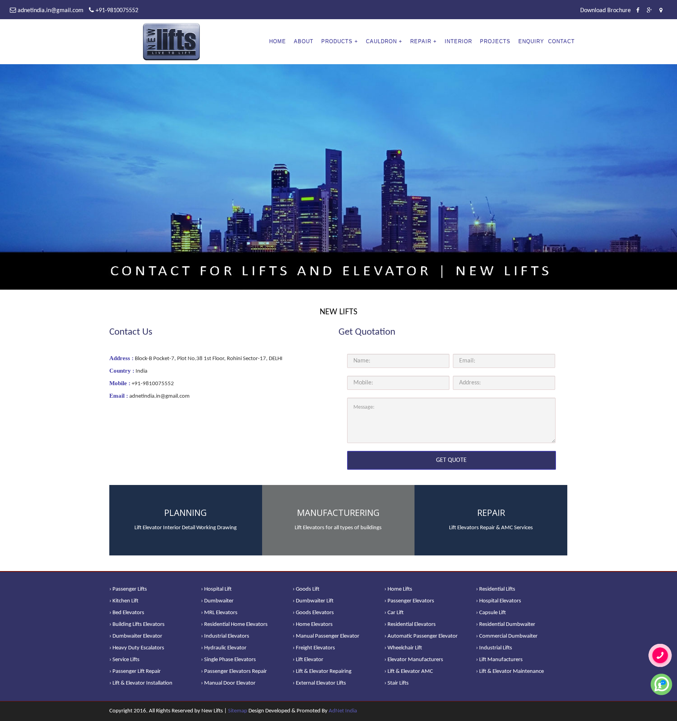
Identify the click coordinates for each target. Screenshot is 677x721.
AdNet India (343, 711)
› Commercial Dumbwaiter (507, 636)
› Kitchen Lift (123, 601)
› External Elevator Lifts (319, 683)
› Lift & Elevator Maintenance (510, 671)
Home (277, 41)
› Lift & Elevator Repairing (322, 671)
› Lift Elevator (308, 660)
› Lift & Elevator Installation (140, 683)
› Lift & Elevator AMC (408, 671)
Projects (495, 41)
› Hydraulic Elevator (223, 648)
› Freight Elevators (314, 648)
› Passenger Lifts (128, 589)
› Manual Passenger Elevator (326, 636)
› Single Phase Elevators (228, 660)
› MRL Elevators (219, 613)
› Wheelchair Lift (403, 648)
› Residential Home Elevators (234, 624)
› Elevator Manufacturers (413, 660)
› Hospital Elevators (498, 601)
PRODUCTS (337, 41)
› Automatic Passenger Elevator (421, 636)
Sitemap (237, 711)
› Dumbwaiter (217, 601)
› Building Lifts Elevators (137, 624)
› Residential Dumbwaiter (505, 624)
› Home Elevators (313, 624)
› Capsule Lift (491, 613)
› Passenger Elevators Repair (234, 671)
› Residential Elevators (410, 624)
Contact (561, 41)
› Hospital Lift (216, 589)
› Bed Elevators (126, 613)
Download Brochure (605, 10)
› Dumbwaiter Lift (313, 601)
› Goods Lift (306, 589)
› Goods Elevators (313, 613)
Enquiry (531, 41)
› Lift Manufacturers (499, 660)
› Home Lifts (398, 589)
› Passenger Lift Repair (135, 671)
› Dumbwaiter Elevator (135, 636)
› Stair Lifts (396, 683)
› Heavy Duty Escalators (136, 648)
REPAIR (420, 41)
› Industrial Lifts (494, 648)
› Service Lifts (124, 660)
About (303, 41)
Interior (458, 41)
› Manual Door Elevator (228, 683)
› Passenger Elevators (409, 601)
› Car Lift (394, 613)
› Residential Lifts (495, 589)
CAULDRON (381, 41)
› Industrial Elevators (225, 636)
